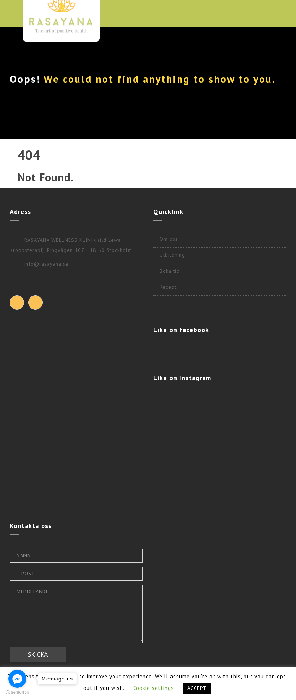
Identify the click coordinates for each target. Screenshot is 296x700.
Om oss (169, 239)
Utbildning (172, 255)
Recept (168, 287)
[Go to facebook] (17, 679)
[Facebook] (17, 302)
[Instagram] (35, 302)
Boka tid (170, 271)
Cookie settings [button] (153, 687)
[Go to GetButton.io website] (17, 692)
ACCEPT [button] (196, 688)
